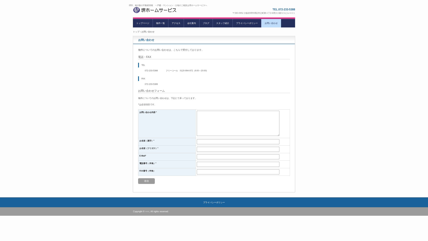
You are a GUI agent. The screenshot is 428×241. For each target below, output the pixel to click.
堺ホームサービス (159, 11)
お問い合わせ (271, 23)
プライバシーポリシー (247, 23)
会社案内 (191, 23)
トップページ (142, 23)
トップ (136, 31)
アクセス (176, 23)
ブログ (206, 23)
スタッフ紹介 (222, 23)
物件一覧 (160, 23)
